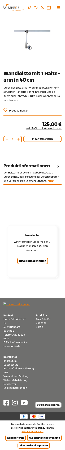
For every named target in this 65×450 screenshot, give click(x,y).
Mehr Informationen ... (33, 431)
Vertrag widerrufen (48, 405)
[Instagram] (15, 402)
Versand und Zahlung (15, 376)
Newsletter (9, 384)
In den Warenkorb (42, 139)
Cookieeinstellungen (15, 387)
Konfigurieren (15, 437)
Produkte (41, 315)
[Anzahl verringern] (6, 139)
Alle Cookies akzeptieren (33, 445)
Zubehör (41, 323)
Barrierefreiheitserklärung (16, 368)
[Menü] (58, 7)
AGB (5, 372)
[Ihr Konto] (42, 7)
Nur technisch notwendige (44, 437)
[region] (32, 45)
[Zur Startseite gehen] (13, 7)
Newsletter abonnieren (32, 260)
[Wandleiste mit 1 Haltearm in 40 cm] (32, 45)
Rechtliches (10, 357)
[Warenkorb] (49, 7)
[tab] (32, 173)
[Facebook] (6, 402)
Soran (39, 326)
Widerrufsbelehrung (15, 380)
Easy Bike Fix (43, 319)
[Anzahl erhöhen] (18, 139)
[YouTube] (24, 402)
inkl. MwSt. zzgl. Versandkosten (44, 128)
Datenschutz (10, 364)
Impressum (10, 360)
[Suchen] (29, 7)
